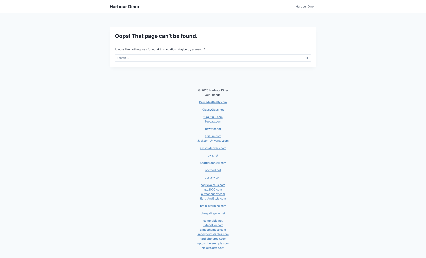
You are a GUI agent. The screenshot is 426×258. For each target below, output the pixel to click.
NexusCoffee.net (213, 248)
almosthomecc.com (213, 229)
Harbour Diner (305, 6)
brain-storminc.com (213, 206)
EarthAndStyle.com (213, 198)
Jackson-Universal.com (213, 140)
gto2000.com (213, 189)
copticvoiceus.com (213, 185)
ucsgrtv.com (213, 177)
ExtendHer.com (213, 225)
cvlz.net (213, 155)
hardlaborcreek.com (213, 238)
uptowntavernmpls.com (213, 243)
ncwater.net (213, 128)
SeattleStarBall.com (213, 162)
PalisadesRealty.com (213, 102)
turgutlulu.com (213, 117)
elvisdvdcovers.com (213, 148)
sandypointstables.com (213, 234)
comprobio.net (213, 220)
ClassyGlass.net (213, 109)
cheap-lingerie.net (213, 213)
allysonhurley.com (213, 194)
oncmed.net (213, 170)
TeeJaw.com (213, 121)
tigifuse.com (213, 136)
